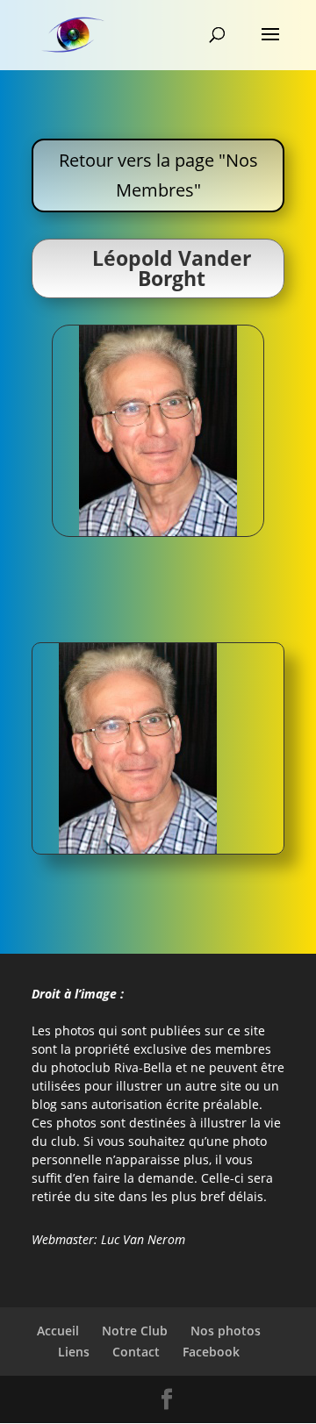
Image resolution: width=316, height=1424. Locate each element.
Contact (136, 1351)
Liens (74, 1351)
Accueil (58, 1330)
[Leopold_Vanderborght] (137, 849)
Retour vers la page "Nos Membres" (158, 175)
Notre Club (135, 1330)
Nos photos (225, 1330)
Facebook (211, 1351)
